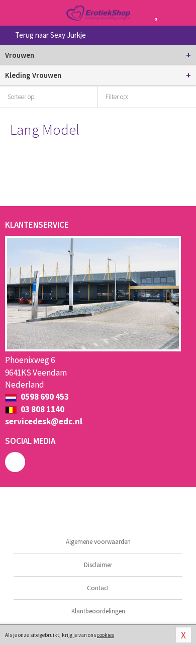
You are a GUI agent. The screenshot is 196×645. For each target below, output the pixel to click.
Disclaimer (98, 565)
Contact (98, 588)
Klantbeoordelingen (98, 611)
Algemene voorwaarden (98, 541)
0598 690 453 (44, 396)
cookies (105, 634)
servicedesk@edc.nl (43, 421)
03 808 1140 (41, 409)
